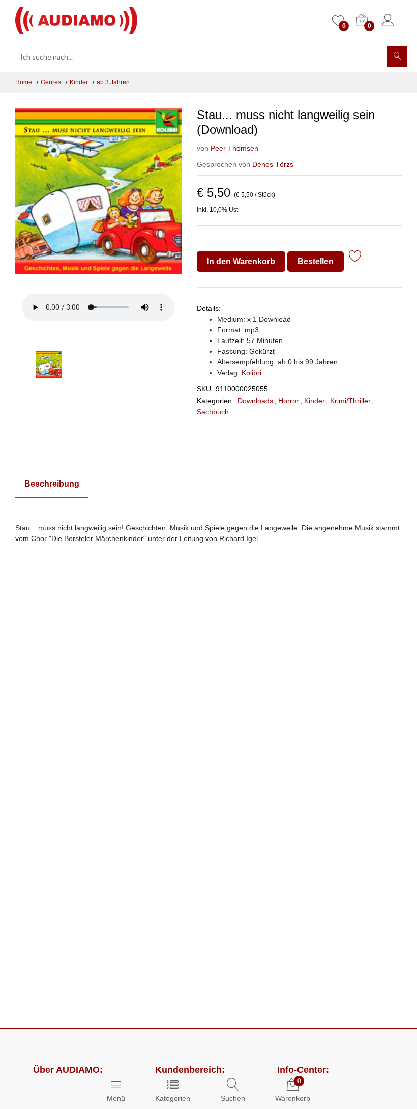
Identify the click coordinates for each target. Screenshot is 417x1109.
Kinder (79, 82)
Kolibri (251, 372)
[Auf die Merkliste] (355, 258)
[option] (98, 197)
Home (23, 82)
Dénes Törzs (272, 164)
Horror (288, 400)
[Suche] (397, 56)
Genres (51, 82)
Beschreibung (51, 483)
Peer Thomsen (234, 148)
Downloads (255, 400)
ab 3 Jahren (113, 82)
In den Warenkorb (241, 261)
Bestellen (315, 261)
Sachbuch (213, 412)
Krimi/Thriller (350, 400)
